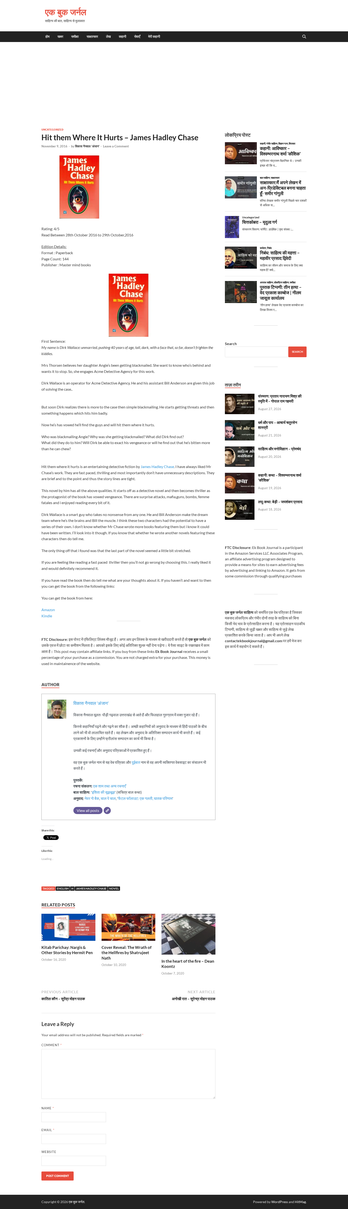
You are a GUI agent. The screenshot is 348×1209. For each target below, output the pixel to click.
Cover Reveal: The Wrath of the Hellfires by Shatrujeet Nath (127, 952)
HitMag (300, 1202)
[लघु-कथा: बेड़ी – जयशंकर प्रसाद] (239, 502)
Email (47, 1130)
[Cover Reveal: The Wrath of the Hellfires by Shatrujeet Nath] (129, 929)
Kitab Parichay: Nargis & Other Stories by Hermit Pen (67, 950)
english (63, 888)
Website (48, 1152)
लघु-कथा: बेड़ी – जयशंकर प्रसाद (280, 501)
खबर (60, 36)
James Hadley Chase (157, 466)
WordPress (279, 1202)
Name (47, 1108)
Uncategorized (52, 129)
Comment (51, 1045)
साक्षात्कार (92, 36)
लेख (108, 36)
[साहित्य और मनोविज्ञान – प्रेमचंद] (239, 449)
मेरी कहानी (154, 36)
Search (231, 343)
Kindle (46, 616)
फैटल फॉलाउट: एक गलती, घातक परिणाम (145, 798)
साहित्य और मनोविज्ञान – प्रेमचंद (279, 448)
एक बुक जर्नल (65, 12)
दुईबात (136, 762)
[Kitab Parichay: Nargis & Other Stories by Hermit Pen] (68, 929)
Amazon (48, 609)
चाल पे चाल (108, 798)
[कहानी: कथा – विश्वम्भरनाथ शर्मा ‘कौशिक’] (239, 475)
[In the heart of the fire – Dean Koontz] (188, 935)
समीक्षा (75, 36)
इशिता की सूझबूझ (103, 792)
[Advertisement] (174, 85)
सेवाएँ (137, 36)
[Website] (107, 810)
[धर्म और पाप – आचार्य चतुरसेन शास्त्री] (239, 423)
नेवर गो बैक (92, 798)
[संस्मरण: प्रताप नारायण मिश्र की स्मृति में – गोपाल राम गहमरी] (239, 396)
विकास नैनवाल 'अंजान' (87, 146)
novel (114, 888)
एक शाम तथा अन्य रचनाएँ (109, 786)
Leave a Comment (116, 146)
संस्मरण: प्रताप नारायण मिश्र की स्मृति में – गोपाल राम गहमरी (280, 398)
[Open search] (304, 36)
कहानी (122, 36)
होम (47, 36)
